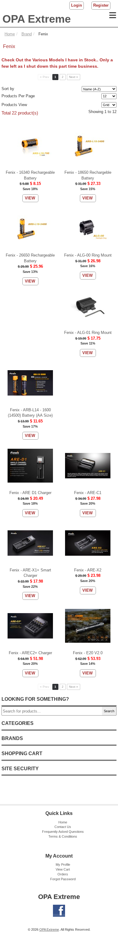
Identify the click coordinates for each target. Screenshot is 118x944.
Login (76, 5)
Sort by (8, 88)
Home (62, 822)
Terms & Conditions (62, 836)
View (30, 198)
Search (109, 711)
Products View (14, 104)
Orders (62, 874)
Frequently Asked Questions (63, 831)
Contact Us (62, 827)
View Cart (63, 869)
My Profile (63, 864)
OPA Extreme (36, 19)
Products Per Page (18, 96)
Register (101, 5)
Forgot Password (63, 879)
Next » (73, 77)
